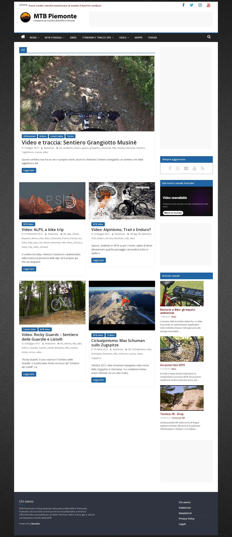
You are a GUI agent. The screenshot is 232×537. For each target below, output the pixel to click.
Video (122, 37)
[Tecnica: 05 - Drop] (182, 398)
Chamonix (56, 238)
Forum (152, 37)
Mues (69, 242)
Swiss (24, 247)
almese (67, 343)
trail (126, 238)
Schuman (123, 353)
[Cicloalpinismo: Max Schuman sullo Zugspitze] (122, 283)
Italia (24, 242)
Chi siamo (185, 502)
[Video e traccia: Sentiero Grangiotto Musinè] (87, 58)
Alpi (74, 343)
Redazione (49, 147)
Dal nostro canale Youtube (178, 183)
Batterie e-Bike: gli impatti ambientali (177, 311)
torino (32, 352)
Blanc (47, 238)
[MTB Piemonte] (23, 36)
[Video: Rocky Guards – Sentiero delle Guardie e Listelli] (52, 283)
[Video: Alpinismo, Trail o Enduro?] (122, 184)
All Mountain (29, 136)
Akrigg (133, 233)
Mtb (114, 147)
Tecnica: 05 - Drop (172, 414)
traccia (38, 152)
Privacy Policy (187, 518)
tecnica (132, 353)
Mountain (106, 147)
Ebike (73, 37)
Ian (79, 238)
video (45, 152)
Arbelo (75, 233)
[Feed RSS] (202, 168)
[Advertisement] (151, 19)
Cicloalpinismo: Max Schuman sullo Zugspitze (118, 342)
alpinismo (146, 233)
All (60, 147)
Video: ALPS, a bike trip (43, 229)
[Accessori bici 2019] (182, 349)
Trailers (111, 335)
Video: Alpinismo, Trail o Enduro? (121, 229)
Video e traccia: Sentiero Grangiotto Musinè (79, 142)
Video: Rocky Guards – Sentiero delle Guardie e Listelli (50, 336)
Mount (47, 242)
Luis (40, 242)
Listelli (50, 347)
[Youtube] (195, 168)
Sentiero (140, 147)
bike (41, 238)
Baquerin (26, 238)
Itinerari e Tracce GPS (96, 37)
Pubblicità (185, 507)
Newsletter (185, 513)
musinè (120, 147)
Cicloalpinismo (139, 349)
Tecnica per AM (178, 418)
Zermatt (44, 247)
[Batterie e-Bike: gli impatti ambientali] (182, 293)
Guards (42, 347)
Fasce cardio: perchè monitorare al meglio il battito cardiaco (65, 5)
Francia (73, 238)
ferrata (109, 238)
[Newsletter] (186, 168)
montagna (96, 353)
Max (149, 349)
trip (30, 247)
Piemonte (130, 147)
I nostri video (56, 136)
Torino (70, 136)
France (65, 238)
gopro (85, 147)
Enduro (43, 136)
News (33, 37)
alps (69, 233)
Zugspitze (96, 358)
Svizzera (78, 242)
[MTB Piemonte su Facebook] (170, 168)
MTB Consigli (53, 37)
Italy (30, 242)
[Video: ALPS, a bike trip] (52, 184)
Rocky (25, 352)
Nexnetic (35, 523)
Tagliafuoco (28, 152)
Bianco (35, 238)
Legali (182, 524)
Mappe (138, 37)
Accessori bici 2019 (172, 365)
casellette (68, 147)
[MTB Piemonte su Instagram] (178, 168)
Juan (35, 242)
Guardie (34, 347)
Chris (93, 238)
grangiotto (95, 147)
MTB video (28, 224)
